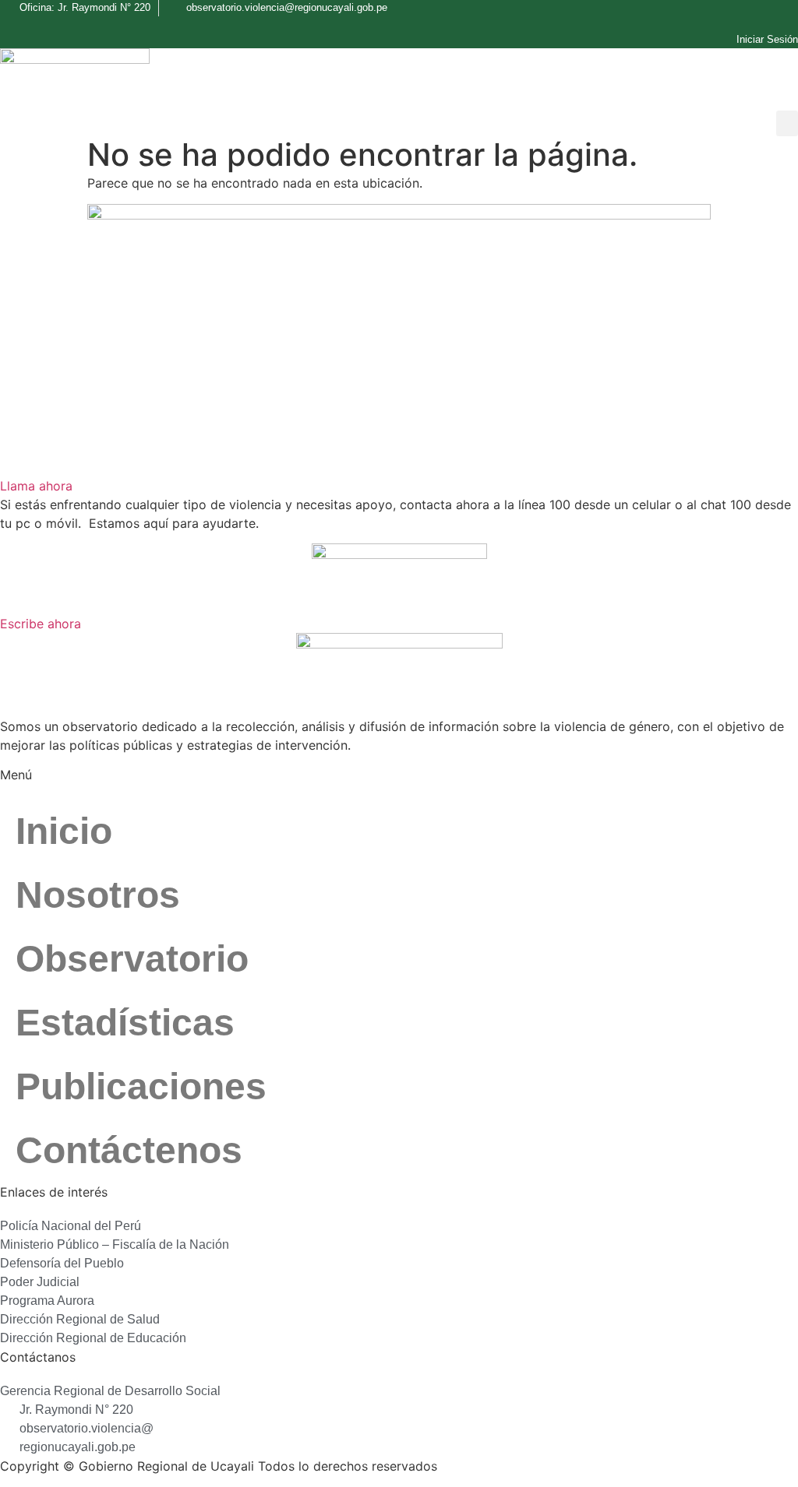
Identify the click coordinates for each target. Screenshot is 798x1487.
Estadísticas (125, 1022)
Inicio (64, 831)
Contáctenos (129, 1150)
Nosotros (98, 895)
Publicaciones (141, 1086)
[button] (787, 123)
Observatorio (132, 958)
